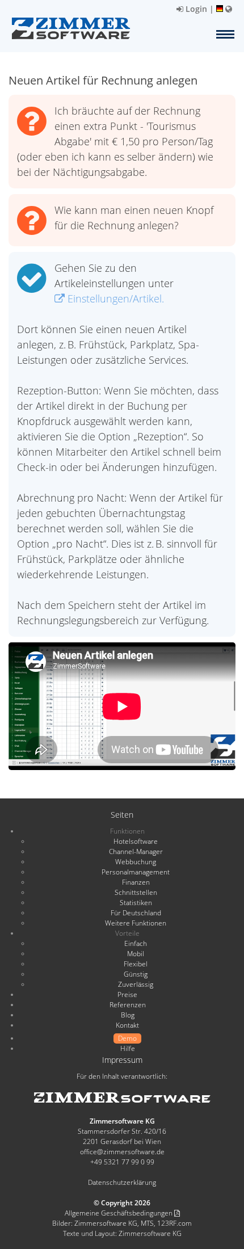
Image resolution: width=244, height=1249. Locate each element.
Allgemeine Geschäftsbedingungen (119, 1213)
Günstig (136, 974)
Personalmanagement (136, 872)
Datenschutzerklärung (122, 1182)
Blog (127, 1015)
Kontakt (127, 1025)
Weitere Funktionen (135, 923)
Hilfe (127, 1048)
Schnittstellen (136, 892)
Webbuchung (135, 862)
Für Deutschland (136, 913)
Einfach (135, 943)
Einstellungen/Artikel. (114, 298)
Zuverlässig (135, 984)
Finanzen (136, 882)
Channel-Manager (136, 851)
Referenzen (128, 1005)
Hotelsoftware (135, 841)
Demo (127, 1038)
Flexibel (136, 964)
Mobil (135, 953)
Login (195, 8)
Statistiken (136, 902)
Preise (127, 994)
